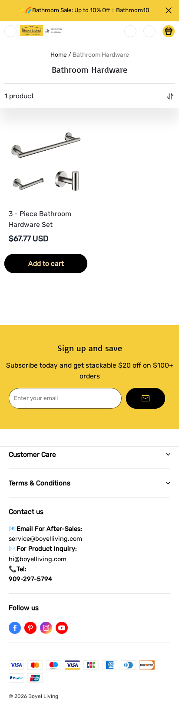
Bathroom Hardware (101, 54)
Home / (60, 54)
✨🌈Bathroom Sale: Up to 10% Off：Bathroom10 (83, 9)
